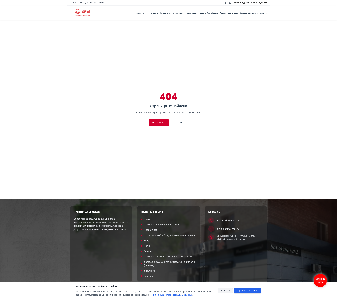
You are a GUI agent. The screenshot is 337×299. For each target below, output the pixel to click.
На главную (158, 122)
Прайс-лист (150, 230)
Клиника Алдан (86, 212)
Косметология (178, 13)
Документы (253, 13)
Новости (202, 13)
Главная (138, 13)
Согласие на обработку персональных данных (169, 235)
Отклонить (225, 290)
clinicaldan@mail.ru (228, 228)
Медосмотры (225, 13)
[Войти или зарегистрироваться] (225, 2)
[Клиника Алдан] (82, 13)
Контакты (77, 2)
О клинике (147, 13)
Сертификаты (212, 13)
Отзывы (235, 13)
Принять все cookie (247, 290)
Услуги (147, 240)
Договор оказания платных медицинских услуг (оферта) (169, 263)
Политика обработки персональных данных (168, 256)
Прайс (188, 13)
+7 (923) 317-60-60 (96, 2)
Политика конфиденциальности (161, 224)
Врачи (155, 13)
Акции (194, 13)
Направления (165, 13)
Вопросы (243, 13)
